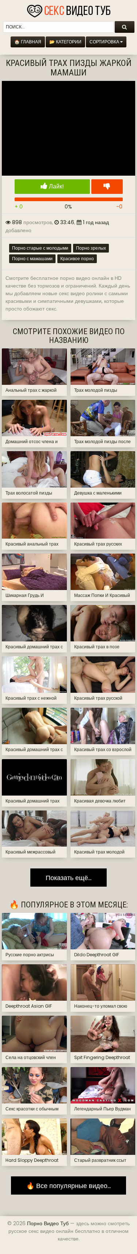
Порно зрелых (91, 248)
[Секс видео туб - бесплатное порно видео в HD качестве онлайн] (68, 9)
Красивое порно (77, 258)
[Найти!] (124, 27)
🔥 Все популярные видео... (68, 1185)
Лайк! (55, 186)
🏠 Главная (27, 42)
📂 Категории (65, 42)
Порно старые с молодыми (40, 248)
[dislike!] (107, 186)
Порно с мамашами (32, 258)
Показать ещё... (68, 877)
